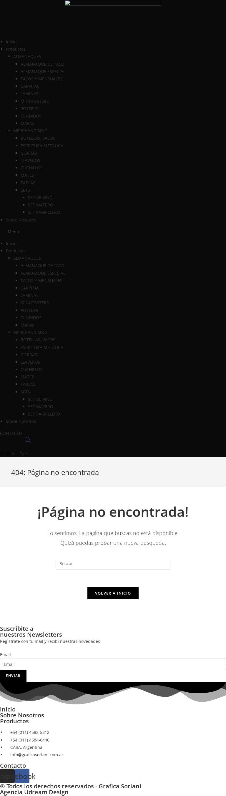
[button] (113, 231)
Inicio (11, 41)
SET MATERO (40, 205)
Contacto (13, 765)
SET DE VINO (40, 197)
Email (5, 654)
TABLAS (28, 183)
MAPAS (27, 123)
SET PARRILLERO (44, 212)
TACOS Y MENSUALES (41, 79)
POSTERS (29, 108)
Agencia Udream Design (34, 792)
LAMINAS (30, 93)
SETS (25, 190)
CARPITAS (30, 86)
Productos (14, 721)
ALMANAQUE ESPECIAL (43, 71)
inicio (8, 709)
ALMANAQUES (27, 56)
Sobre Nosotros (21, 220)
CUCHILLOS (32, 168)
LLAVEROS (30, 160)
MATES (27, 175)
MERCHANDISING (30, 130)
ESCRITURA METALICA (42, 145)
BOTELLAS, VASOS (38, 138)
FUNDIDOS (31, 116)
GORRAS (29, 153)
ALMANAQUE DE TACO (42, 64)
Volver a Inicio (113, 593)
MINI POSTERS (35, 101)
